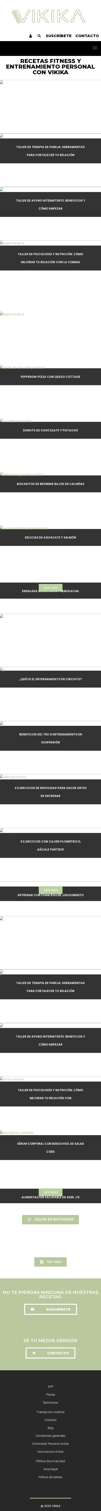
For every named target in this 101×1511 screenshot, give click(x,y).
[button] (95, 47)
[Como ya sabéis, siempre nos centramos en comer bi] (50, 1236)
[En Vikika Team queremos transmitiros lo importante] (50, 1245)
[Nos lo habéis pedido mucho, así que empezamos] (50, 1240)
